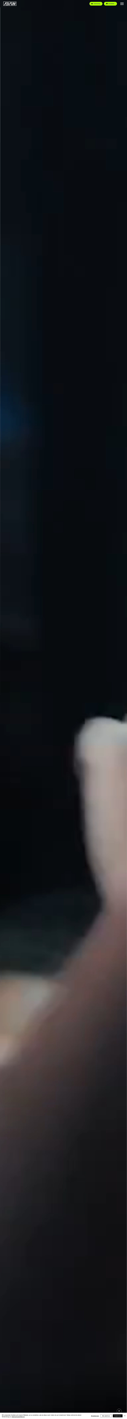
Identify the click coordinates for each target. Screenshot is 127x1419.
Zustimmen (117, 1416)
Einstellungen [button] (95, 1416)
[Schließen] (125, 1416)
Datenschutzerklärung (18, 1417)
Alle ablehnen (106, 1416)
